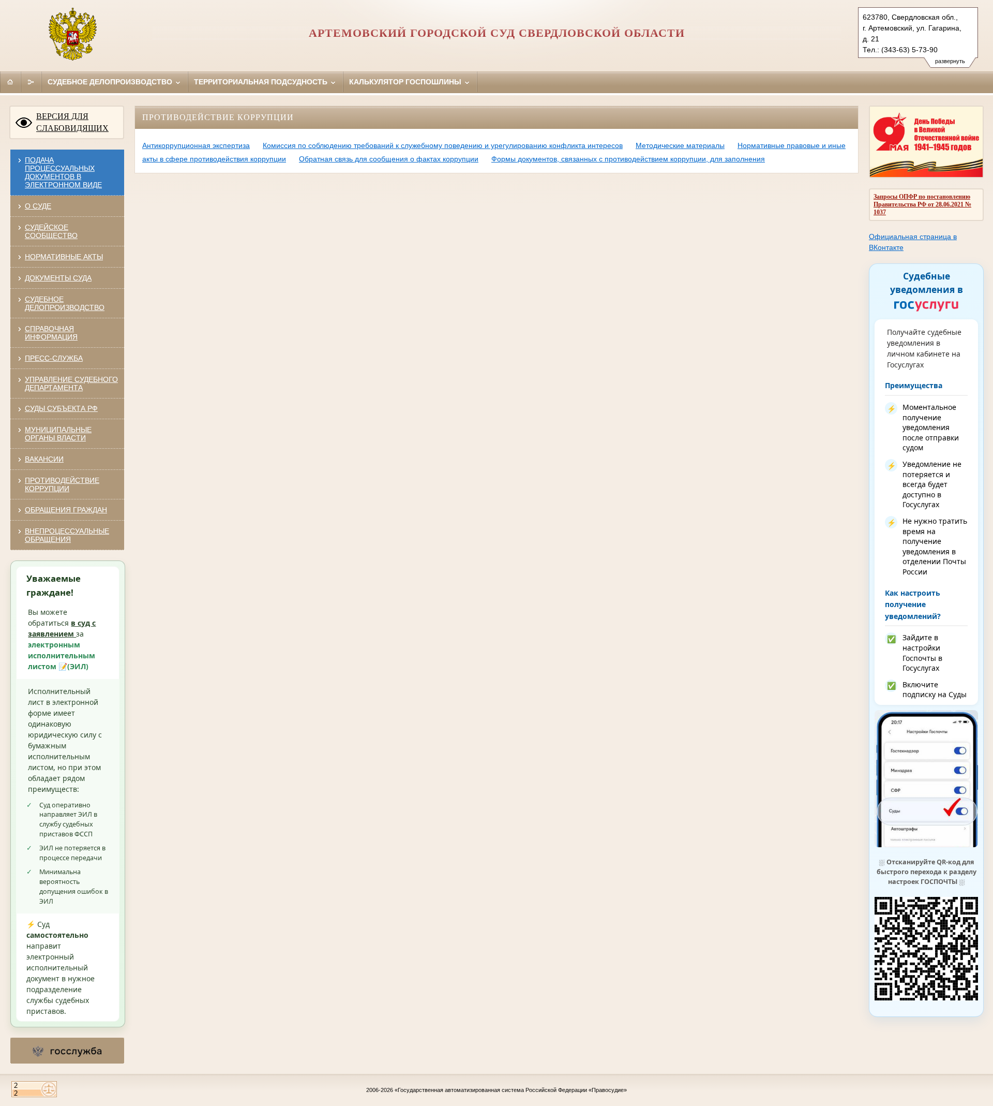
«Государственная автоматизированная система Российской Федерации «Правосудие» (511, 1090)
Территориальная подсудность (261, 82)
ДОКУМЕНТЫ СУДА (58, 278)
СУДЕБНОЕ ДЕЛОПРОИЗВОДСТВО (64, 303)
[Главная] (10, 81)
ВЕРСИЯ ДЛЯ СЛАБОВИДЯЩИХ (72, 122)
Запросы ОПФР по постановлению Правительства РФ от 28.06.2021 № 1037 (922, 204)
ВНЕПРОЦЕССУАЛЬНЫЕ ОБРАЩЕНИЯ (67, 535)
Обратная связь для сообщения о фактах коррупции (388, 159)
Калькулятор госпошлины (406, 82)
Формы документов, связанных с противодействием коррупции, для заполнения (628, 159)
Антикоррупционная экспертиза (196, 145)
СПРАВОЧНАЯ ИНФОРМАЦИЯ (51, 333)
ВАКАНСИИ (44, 459)
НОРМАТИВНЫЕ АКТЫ (64, 257)
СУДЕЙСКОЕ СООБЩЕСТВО (51, 231)
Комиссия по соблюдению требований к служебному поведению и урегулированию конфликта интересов (443, 145)
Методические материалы (680, 145)
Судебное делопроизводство (111, 82)
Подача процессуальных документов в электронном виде (63, 172)
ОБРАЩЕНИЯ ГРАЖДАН (66, 510)
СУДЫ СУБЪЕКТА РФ (61, 408)
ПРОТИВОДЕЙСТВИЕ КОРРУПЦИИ (62, 484)
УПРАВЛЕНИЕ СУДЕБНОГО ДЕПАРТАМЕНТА (71, 383)
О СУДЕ (38, 206)
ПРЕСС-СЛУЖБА (54, 358)
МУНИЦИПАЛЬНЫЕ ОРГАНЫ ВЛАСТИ (58, 433)
